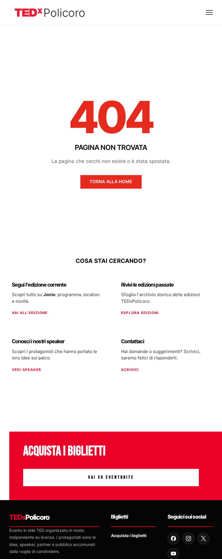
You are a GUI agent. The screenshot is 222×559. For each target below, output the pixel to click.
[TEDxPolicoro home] (49, 12)
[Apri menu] (209, 12)
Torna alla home (111, 181)
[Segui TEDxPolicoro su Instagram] (188, 538)
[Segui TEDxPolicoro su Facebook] (173, 538)
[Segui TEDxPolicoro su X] (203, 538)
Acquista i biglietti (129, 535)
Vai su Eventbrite (111, 477)
